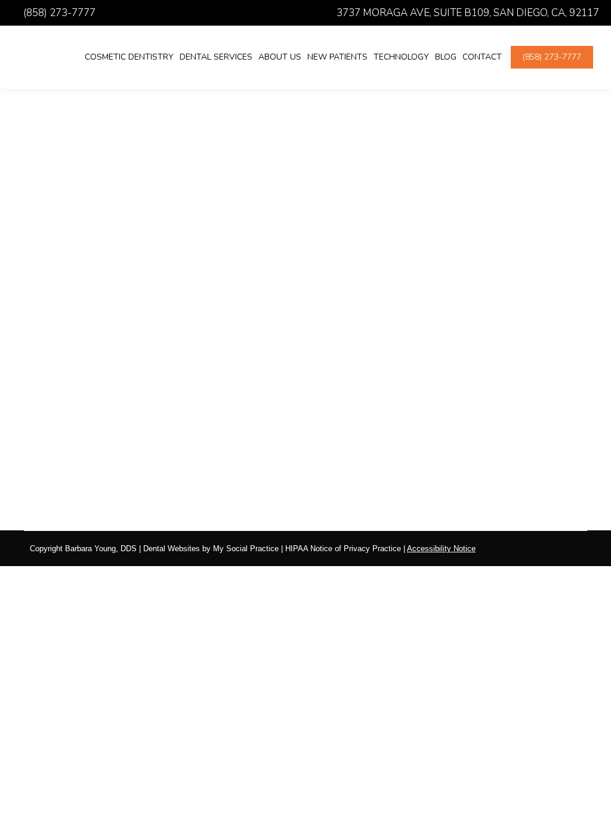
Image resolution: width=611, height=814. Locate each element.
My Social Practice (245, 548)
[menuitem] (129, 57)
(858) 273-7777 (59, 13)
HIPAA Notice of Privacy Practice (343, 548)
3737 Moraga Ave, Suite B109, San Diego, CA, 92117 (468, 13)
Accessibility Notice (441, 548)
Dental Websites (171, 548)
